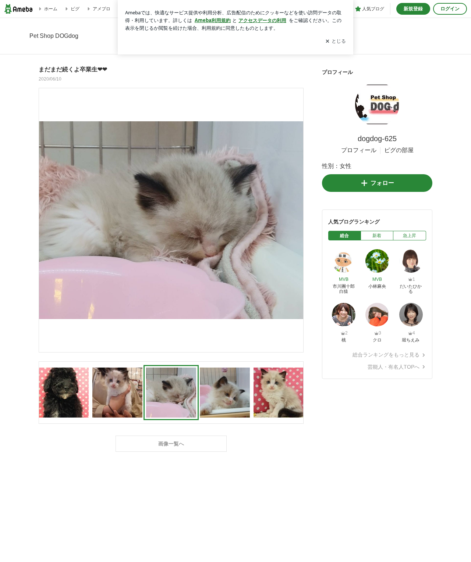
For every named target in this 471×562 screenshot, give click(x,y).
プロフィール (358, 150)
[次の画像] (296, 219)
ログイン (450, 8)
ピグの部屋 (399, 150)
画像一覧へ (171, 444)
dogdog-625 (377, 139)
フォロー (382, 183)
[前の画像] (46, 219)
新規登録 (413, 8)
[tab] (344, 235)
